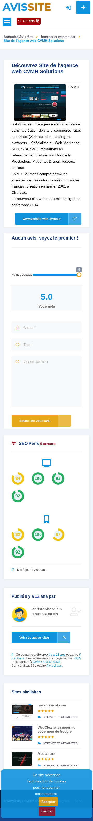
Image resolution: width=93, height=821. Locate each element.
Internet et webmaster (58, 37)
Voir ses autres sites (34, 637)
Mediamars (46, 754)
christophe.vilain (47, 609)
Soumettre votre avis (34, 421)
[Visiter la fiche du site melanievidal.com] (22, 710)
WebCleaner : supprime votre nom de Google (56, 729)
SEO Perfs (27, 21)
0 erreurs (48, 444)
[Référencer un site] (83, 7)
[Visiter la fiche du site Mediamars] (22, 759)
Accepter (48, 802)
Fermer (47, 811)
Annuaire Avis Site (18, 37)
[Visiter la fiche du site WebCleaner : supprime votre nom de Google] (22, 733)
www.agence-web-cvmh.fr (42, 219)
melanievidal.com (52, 705)
